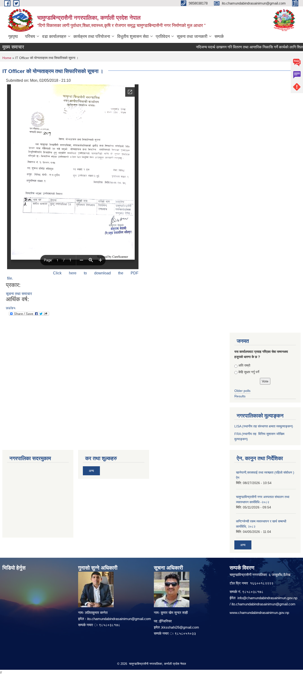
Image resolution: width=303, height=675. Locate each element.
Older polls (242, 391)
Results (239, 396)
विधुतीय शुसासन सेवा (133, 36)
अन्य (91, 471)
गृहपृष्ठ (13, 36)
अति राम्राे (244, 365)
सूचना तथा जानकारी (192, 36)
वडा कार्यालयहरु (54, 36)
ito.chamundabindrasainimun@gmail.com (119, 619)
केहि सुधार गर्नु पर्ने (248, 372)
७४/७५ (10, 308)
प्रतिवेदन (163, 36)
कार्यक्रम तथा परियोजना (91, 36)
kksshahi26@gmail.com (180, 627)
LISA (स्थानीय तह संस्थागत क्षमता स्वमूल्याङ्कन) (263, 426)
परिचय (30, 36)
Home (6, 58)
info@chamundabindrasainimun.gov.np (267, 598)
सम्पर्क (219, 36)
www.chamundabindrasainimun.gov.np (259, 613)
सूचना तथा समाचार (19, 294)
